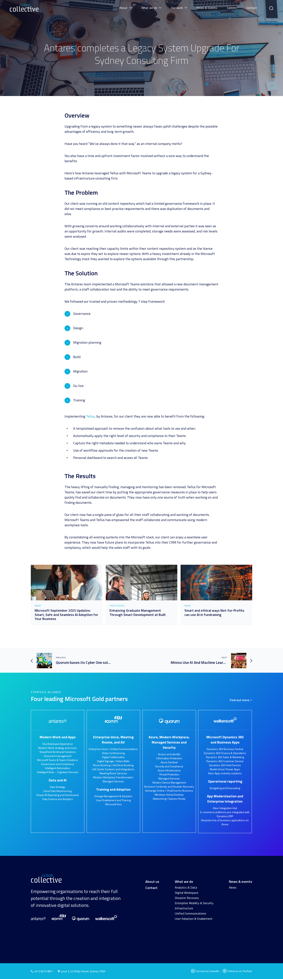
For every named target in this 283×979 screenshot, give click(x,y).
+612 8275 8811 (43, 971)
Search (271, 6)
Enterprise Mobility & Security (194, 903)
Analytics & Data (186, 887)
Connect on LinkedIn (207, 971)
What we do (149, 7)
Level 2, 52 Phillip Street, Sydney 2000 (83, 971)
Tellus (90, 416)
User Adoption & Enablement (194, 918)
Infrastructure (184, 908)
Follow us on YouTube (240, 971)
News (232, 887)
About (123, 7)
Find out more (240, 700)
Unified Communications (190, 913)
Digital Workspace (186, 892)
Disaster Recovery (187, 897)
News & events (240, 881)
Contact (252, 7)
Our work (177, 7)
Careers (232, 7)
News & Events (207, 7)
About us (152, 881)
